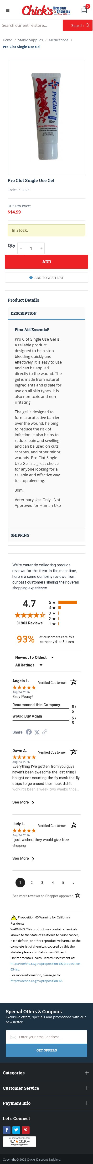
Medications (58, 40)
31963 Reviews (31, 623)
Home (7, 40)
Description (23, 313)
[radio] (65, 602)
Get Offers (46, 1050)
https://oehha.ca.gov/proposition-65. (36, 981)
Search (82, 25)
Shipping (20, 535)
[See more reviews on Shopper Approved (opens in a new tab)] (44, 732)
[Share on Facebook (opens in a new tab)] (29, 732)
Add (46, 262)
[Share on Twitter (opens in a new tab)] (37, 732)
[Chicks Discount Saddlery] (46, 9)
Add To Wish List (49, 277)
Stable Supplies (30, 40)
